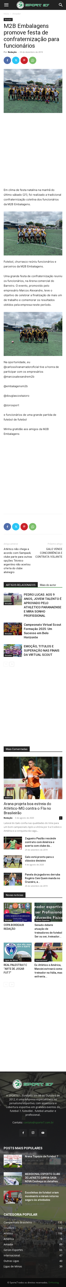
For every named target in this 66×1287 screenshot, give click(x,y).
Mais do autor (48, 585)
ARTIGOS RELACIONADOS (21, 585)
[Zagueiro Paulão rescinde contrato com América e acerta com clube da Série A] (13, 843)
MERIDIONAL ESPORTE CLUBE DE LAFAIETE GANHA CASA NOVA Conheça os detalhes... (42, 1178)
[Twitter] (15, 60)
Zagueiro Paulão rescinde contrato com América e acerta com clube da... (40, 842)
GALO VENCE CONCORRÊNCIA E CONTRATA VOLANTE (48, 552)
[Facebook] (7, 60)
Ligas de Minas (11, 960)
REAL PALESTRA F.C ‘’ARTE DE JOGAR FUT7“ (15, 969)
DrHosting (53, 1282)
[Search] (61, 5)
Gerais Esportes (43, 920)
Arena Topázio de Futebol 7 (41, 1156)
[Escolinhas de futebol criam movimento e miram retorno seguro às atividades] (13, 1197)
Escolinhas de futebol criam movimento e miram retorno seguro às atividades (42, 1196)
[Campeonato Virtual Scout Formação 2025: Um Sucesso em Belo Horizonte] (13, 629)
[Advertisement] (33, 151)
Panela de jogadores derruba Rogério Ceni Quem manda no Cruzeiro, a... (42, 878)
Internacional (41, 960)
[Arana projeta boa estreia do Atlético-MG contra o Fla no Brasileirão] (33, 778)
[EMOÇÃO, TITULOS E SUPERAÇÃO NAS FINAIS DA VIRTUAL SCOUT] (13, 650)
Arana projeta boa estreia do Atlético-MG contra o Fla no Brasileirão (27, 808)
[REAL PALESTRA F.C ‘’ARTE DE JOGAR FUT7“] (18, 952)
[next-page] (12, 664)
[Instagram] (33, 1132)
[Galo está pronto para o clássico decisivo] (13, 861)
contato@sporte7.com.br (38, 1122)
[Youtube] (43, 1133)
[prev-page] (6, 664)
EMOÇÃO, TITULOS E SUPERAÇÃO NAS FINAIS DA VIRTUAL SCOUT (41, 650)
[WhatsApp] (32, 60)
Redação (12, 52)
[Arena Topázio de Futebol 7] (13, 1161)
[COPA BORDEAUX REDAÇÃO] (18, 912)
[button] (6, 5)
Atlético (8, 797)
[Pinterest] (24, 60)
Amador (16, 13)
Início (6, 13)
